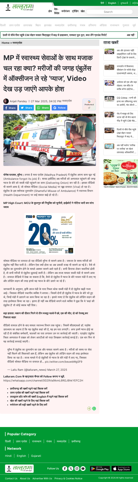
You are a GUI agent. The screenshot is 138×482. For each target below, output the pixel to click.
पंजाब (82, 25)
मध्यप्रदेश (59, 25)
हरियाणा (92, 25)
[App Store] (121, 469)
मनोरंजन (66, 11)
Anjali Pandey (18, 101)
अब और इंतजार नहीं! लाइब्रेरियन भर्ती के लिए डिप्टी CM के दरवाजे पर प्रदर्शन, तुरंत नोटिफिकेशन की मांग (126, 57)
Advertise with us (42, 478)
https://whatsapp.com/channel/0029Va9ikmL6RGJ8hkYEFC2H (43, 380)
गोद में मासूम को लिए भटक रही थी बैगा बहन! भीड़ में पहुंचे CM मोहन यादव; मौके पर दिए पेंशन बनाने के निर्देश (127, 120)
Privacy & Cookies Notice (68, 478)
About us (25, 478)
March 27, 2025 (57, 369)
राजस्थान (114, 25)
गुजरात (126, 25)
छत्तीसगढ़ (72, 25)
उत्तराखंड (27, 25)
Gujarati (36, 455)
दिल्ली (3, 25)
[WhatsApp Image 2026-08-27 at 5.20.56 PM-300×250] (49, 254)
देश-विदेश (56, 11)
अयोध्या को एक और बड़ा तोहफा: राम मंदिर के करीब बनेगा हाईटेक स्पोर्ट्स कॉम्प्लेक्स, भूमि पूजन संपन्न (127, 89)
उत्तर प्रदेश (14, 25)
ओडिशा (103, 25)
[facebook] (64, 468)
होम (50, 11)
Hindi (8, 455)
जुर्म (134, 25)
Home (6, 42)
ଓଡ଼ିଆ (135, 3)
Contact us (11, 478)
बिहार (38, 25)
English (112, 3)
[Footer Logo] (19, 469)
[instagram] (77, 468)
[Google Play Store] (100, 469)
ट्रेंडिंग (75, 11)
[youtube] (83, 468)
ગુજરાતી (124, 3)
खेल (83, 11)
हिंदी (102, 3)
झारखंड (47, 25)
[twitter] (71, 468)
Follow (62, 107)
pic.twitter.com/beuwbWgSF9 (63, 361)
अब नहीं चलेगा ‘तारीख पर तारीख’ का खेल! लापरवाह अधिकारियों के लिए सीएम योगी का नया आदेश (126, 152)
